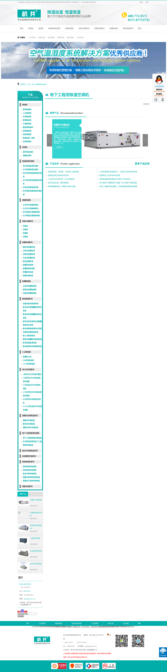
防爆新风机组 (28, 272)
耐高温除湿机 (28, 127)
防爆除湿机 (113, 28)
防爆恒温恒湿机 (29, 268)
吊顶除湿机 (27, 117)
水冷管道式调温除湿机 (31, 215)
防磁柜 (25, 233)
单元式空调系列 (28, 369)
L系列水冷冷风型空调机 (32, 374)
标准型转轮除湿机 (30, 470)
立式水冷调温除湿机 (30, 208)
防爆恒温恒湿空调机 (36, 514)
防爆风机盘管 (28, 265)
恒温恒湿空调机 (54, 28)
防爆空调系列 (99, 28)
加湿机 (40, 28)
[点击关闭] (163, 73)
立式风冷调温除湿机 (30, 205)
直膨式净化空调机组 (30, 427)
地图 (146, 2)
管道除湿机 (27, 120)
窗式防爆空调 (28, 261)
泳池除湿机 (27, 141)
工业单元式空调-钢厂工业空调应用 (61, 179)
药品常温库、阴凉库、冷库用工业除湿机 (63, 172)
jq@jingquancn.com (29, 599)
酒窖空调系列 (27, 486)
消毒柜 (25, 229)
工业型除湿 (26, 352)
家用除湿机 (27, 109)
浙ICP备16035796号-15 (96, 635)
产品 (28, 84)
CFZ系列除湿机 (29, 364)
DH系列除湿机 (28, 360)
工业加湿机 (80, 37)
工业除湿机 (32, 37)
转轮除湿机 (27, 134)
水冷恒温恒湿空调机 (30, 169)
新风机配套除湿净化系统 (32, 328)
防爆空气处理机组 (36, 500)
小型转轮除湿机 (35, 538)
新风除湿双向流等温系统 (32, 346)
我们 (139, 28)
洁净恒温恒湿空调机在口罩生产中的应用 (114, 179)
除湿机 (30, 28)
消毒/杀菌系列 (84, 28)
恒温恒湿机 (51, 37)
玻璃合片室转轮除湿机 (31, 481)
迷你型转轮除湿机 (30, 466)
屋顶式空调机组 (29, 424)
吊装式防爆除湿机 (30, 293)
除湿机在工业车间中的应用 (109, 175)
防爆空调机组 (28, 276)
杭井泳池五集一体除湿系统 (58, 183)
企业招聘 (126, 623)
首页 (21, 28)
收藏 (141, 2)
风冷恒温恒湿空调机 (30, 166)
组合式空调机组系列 (30, 451)
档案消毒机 (70, 37)
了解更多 (59, 147)
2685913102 (27, 591)
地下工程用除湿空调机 (39, 84)
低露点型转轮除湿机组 (31, 477)
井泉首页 (23, 84)
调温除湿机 (69, 28)
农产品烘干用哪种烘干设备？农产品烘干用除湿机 (118, 183)
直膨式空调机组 (29, 420)
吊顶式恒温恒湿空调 (30, 187)
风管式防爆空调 (29, 254)
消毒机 (25, 226)
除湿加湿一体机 (29, 138)
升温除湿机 (27, 124)
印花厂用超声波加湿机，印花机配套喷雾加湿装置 (118, 186)
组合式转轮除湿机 (30, 474)
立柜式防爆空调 (29, 251)
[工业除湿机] (31, 20)
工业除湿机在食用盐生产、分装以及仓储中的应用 (118, 172)
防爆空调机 (60, 37)
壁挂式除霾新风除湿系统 (32, 339)
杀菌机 (25, 237)
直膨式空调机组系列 (30, 415)
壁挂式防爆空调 (29, 247)
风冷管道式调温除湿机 (31, 212)
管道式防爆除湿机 (30, 290)
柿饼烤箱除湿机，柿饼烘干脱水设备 (61, 186)
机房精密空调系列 (29, 456)
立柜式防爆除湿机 (30, 286)
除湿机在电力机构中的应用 (58, 175)
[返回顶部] (163, 100)
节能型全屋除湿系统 (30, 332)
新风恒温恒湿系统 (30, 343)
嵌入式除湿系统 (29, 336)
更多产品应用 (142, 163)
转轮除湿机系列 (28, 462)
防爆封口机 (27, 357)
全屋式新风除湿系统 (30, 304)
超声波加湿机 (28, 152)
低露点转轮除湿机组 (36, 527)
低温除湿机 (27, 131)
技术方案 (110, 623)
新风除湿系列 (128, 28)
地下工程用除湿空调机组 (32, 438)
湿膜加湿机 (27, 155)
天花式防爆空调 (29, 258)
